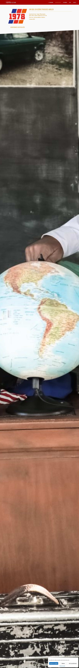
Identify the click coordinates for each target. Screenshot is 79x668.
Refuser (63, 663)
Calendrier (65, 2)
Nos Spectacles (58, 2)
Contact (74, 2)
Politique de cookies (62, 665)
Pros (70, 2)
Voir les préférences (73, 663)
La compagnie (51, 2)
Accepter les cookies (54, 663)
